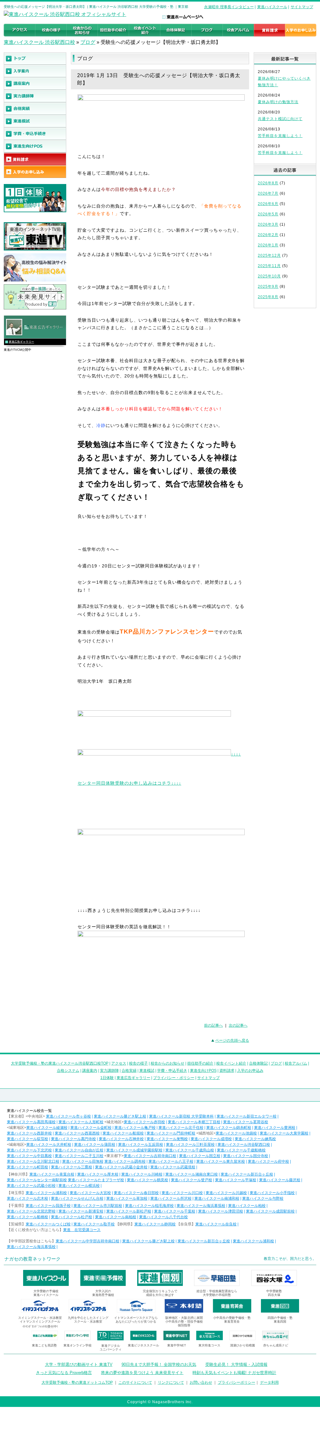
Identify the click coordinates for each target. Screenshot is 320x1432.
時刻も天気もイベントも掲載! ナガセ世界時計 (234, 1372)
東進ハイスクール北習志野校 (31, 1211)
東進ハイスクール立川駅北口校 (33, 1161)
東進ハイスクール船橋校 (27, 1217)
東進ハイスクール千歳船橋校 (241, 1150)
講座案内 (89, 1070)
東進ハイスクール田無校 (82, 1161)
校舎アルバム (296, 1063)
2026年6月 (268, 204)
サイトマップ (302, 7)
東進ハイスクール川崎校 (141, 1174)
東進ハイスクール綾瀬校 (47, 1127)
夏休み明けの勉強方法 (278, 102)
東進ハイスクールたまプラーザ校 (96, 1180)
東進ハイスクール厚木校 (97, 1174)
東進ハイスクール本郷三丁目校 (194, 1122)
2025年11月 (269, 266)
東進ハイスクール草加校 (127, 1198)
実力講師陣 (109, 1070)
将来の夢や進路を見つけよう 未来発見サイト (142, 1372)
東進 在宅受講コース (82, 1230)
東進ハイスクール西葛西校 (77, 1133)
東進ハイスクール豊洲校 (274, 1127)
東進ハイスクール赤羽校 (144, 1122)
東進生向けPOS (203, 1070)
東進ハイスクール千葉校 (174, 1211)
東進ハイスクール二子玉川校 (79, 1156)
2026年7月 (268, 193)
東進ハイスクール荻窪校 (27, 1139)
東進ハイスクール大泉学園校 (284, 1133)
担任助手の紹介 (200, 1063)
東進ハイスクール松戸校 (71, 1217)
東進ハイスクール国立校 (199, 1156)
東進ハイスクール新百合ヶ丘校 (247, 1174)
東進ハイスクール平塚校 (235, 1180)
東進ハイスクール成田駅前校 (270, 1211)
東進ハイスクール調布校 (125, 1161)
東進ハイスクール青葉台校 (51, 1174)
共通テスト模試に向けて (280, 119)
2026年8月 (268, 183)
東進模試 (146, 1070)
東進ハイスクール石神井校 (121, 1139)
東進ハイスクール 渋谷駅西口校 (39, 42)
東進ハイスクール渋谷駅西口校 (244, 1144)
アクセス (118, 1063)
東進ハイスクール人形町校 (80, 1122)
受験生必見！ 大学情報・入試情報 (236, 1364)
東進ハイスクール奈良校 (216, 1224)
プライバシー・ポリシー (173, 1078)
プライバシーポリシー (236, 1382)
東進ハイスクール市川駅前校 (97, 1205)
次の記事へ (238, 1025)
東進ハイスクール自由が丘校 (79, 1150)
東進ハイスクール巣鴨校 (167, 1139)
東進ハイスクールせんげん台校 (77, 1198)
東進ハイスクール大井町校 (48, 1144)
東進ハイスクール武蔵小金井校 (121, 1167)
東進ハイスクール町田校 (27, 1167)
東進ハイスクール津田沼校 (220, 1211)
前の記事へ (213, 1025)
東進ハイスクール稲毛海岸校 (149, 1205)
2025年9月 (268, 286)
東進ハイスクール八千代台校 (163, 1217)
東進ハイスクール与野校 (262, 1198)
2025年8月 (268, 297)
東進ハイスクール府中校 (268, 1161)
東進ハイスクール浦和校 (46, 1193)
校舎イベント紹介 (231, 1063)
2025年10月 (269, 276)
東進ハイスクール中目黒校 (29, 1156)
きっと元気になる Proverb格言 (64, 1372)
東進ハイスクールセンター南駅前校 (37, 1180)
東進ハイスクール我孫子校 (48, 1205)
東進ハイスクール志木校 (27, 1198)
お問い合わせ (201, 1382)
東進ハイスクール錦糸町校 (228, 1127)
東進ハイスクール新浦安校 (80, 1211)
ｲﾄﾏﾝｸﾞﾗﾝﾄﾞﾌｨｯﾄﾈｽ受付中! (40, 1326)
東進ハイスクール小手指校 (272, 1193)
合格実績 (129, 1070)
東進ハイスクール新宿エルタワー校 (247, 1116)
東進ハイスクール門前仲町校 (171, 1133)
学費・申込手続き (172, 1070)
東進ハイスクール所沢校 (171, 1198)
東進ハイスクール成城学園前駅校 (134, 1150)
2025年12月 (269, 255)
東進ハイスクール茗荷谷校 (245, 1122)
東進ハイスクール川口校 (182, 1193)
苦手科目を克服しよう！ (280, 136)
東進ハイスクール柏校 (247, 1205)
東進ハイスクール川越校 (226, 1193)
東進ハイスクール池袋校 (236, 1133)
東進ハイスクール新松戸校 (128, 1211)
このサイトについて (135, 1382)
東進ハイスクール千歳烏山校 (189, 1150)
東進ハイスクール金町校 (91, 1127)
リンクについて (171, 1382)
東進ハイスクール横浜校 (79, 1185)
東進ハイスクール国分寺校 (245, 1156)
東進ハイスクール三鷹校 (71, 1167)
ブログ (87, 42)
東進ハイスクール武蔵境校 (172, 1167)
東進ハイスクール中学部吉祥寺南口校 (87, 1241)
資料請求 (226, 1070)
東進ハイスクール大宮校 (90, 1193)
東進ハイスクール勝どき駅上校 (120, 1116)
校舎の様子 (138, 1063)
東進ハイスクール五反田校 (140, 1144)
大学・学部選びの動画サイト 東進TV (78, 1364)
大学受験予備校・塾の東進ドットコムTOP (77, 1382)
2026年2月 (268, 235)
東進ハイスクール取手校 (94, 1224)
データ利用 (269, 1382)
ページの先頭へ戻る (232, 1040)
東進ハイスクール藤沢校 (279, 1180)
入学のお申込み (250, 1070)
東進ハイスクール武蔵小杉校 (31, 1185)
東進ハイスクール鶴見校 (147, 1180)
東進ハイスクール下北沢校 (29, 1150)
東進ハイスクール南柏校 (115, 1217)
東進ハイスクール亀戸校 (135, 1127)
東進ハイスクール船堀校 (123, 1133)
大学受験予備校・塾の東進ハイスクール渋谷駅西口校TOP (59, 1063)
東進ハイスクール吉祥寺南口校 (150, 1156)
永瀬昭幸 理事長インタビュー (229, 7)
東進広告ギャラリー (21, 341)
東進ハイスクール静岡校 (155, 1224)
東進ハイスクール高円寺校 (73, 1139)
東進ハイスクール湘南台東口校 (191, 1174)
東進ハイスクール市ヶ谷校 (68, 1116)
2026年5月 (268, 214)
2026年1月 (268, 245)
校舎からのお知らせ (167, 1063)
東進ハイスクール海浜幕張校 (201, 1205)
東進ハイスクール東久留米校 (220, 1161)
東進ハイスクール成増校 (211, 1139)
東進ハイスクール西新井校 (29, 1133)
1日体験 (107, 1078)
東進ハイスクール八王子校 (170, 1161)
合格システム (68, 1070)
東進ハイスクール (272, 7)
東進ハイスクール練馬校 (255, 1139)
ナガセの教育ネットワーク (32, 1258)
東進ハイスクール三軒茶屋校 (190, 1144)
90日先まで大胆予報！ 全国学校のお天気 (159, 1364)
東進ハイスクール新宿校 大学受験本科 (181, 1116)
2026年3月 (268, 224)
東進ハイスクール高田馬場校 (31, 1122)
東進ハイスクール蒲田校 (94, 1144)
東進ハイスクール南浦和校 (216, 1198)
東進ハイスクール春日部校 (136, 1193)
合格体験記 (258, 1063)
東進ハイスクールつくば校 (48, 1224)
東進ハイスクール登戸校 (191, 1180)
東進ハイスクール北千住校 (180, 1127)
